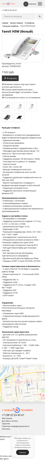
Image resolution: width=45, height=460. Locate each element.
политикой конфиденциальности (22, 446)
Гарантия (6, 423)
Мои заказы (7, 418)
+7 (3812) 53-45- (8, 10)
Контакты (6, 429)
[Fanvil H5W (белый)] (22, 48)
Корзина (31, 4)
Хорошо (22, 452)
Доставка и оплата (10, 421)
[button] (10, 78)
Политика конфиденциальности (15, 426)
